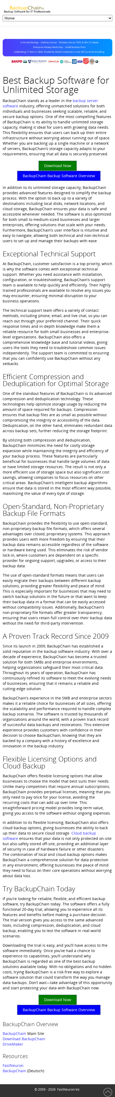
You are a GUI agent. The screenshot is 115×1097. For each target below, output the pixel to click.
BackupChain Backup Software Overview (59, 175)
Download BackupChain (24, 1038)
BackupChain (14, 1033)
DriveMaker (13, 1044)
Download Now (57, 165)
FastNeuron (13, 1065)
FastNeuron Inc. (68, 1089)
